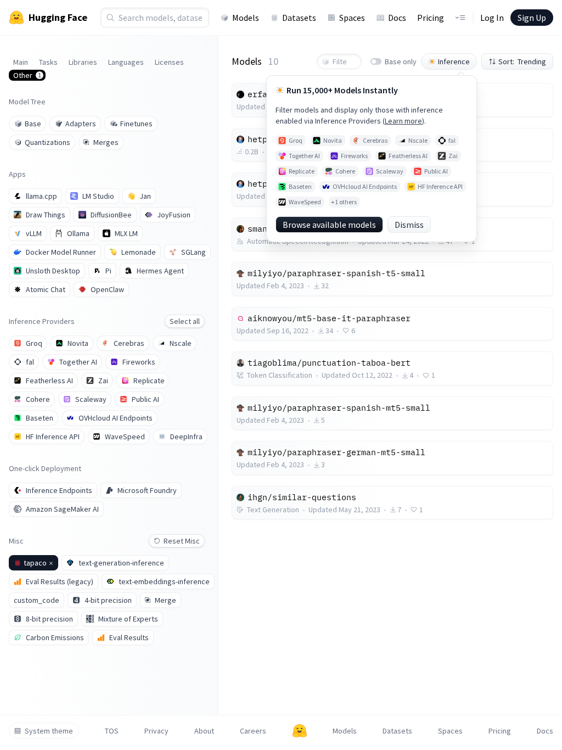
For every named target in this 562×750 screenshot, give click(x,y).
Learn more (403, 121)
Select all (185, 321)
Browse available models (329, 224)
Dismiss (409, 224)
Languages (126, 62)
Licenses (169, 62)
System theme (49, 731)
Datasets (299, 17)
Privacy (156, 731)
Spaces (352, 17)
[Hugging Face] (299, 730)
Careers (253, 731)
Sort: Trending (522, 61)
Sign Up (532, 17)
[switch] (375, 61)
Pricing (430, 17)
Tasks (48, 62)
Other (27, 75)
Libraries (83, 62)
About (204, 731)
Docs (397, 17)
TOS (112, 731)
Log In (492, 17)
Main (20, 62)
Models (245, 17)
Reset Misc (182, 541)
